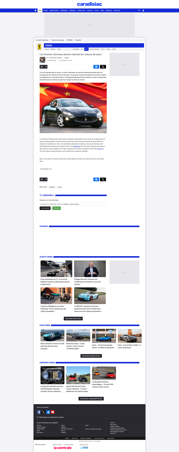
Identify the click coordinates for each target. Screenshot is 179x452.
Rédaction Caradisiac (86, 438)
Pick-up (63, 430)
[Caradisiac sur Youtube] (53, 412)
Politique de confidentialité (117, 428)
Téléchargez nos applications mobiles (51, 417)
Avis (82, 49)
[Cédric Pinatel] (42, 62)
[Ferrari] (39, 49)
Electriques (64, 10)
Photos (108, 49)
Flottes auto (81, 10)
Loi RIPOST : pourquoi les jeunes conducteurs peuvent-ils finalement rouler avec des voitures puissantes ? (88, 308)
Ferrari (48, 45)
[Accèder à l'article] (56, 268)
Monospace (40, 432)
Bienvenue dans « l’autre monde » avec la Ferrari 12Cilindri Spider (75, 346)
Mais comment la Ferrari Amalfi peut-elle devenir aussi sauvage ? (52, 346)
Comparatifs (76, 49)
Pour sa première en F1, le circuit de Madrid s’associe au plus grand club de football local (55, 281)
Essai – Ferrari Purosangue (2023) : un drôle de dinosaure (103, 346)
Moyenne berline (41, 427)
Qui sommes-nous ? (99, 438)
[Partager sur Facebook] (96, 66)
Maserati (77, 146)
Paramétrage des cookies (117, 431)
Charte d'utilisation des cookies (118, 430)
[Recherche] (139, 10)
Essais (45, 10)
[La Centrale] (63, 449)
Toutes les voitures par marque (93, 429)
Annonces (117, 10)
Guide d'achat (54, 10)
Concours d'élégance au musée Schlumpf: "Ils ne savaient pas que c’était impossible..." (53, 308)
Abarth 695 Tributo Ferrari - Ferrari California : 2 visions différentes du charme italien (77, 388)
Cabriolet (63, 427)
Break (38, 430)
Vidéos (114, 49)
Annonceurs (75, 438)
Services (90, 10)
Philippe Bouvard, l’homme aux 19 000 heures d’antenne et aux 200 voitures (87, 281)
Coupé (62, 425)
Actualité (78, 40)
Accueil (47, 49)
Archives (112, 422)
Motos (87, 425)
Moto (102, 10)
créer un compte (74, 204)
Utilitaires (72, 10)
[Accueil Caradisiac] (36, 10)
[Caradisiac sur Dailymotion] (48, 412)
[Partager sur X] (103, 66)
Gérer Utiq (112, 433)
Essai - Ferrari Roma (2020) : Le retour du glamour (129, 346)
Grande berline (40, 429)
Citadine (39, 425)
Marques (109, 10)
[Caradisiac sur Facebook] (39, 412)
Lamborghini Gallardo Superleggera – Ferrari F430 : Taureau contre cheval (103, 384)
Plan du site (113, 424)
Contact (67, 438)
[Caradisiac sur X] (43, 412)
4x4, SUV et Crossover (67, 429)
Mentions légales (114, 426)
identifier (66, 204)
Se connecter (45, 208)
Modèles (53, 49)
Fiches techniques (94, 49)
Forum (96, 10)
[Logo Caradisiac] (89, 7)
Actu (40, 10)
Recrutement (110, 438)
